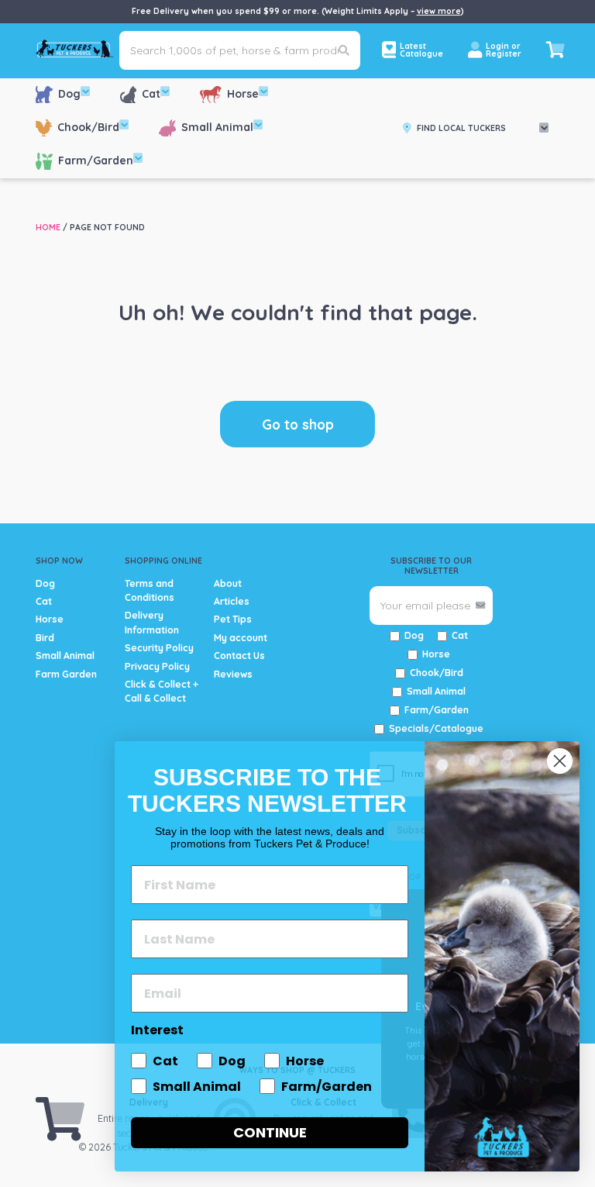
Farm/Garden (95, 160)
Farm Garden (66, 674)
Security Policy (159, 648)
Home (48, 227)
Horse (243, 94)
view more (439, 10)
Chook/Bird (88, 127)
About (228, 583)
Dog (69, 94)
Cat (151, 94)
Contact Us (239, 655)
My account (240, 638)
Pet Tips (233, 619)
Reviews (233, 674)
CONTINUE (270, 1132)
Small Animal (217, 127)
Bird (45, 638)
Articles (231, 601)
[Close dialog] (559, 761)
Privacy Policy (157, 666)
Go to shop (298, 424)
